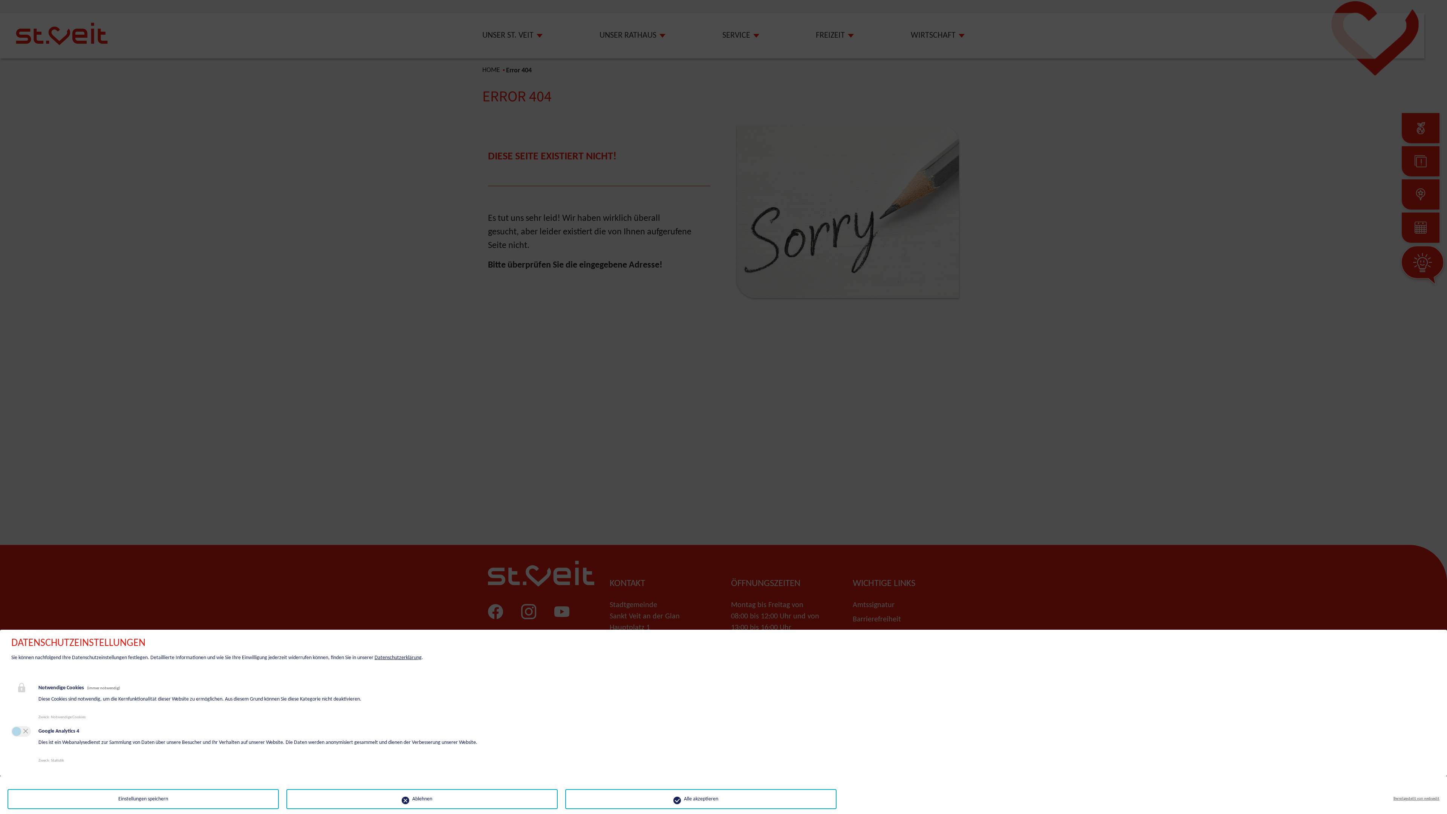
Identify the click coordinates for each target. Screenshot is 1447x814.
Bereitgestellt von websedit (1416, 799)
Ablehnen (422, 799)
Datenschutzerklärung (398, 658)
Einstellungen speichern (143, 799)
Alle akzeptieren (701, 799)
